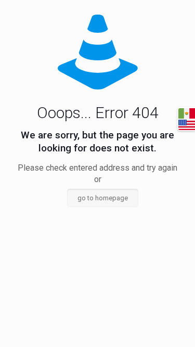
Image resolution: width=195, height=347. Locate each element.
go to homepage (102, 198)
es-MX (186, 113)
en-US (186, 125)
